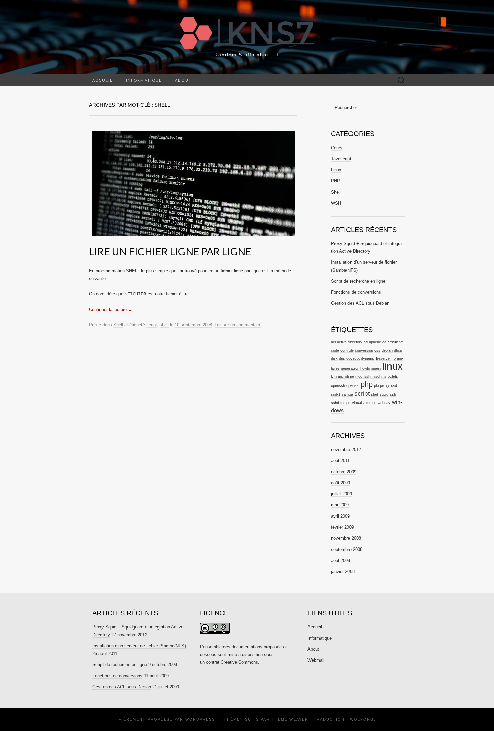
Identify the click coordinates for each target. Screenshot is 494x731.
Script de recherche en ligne (358, 281)
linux (393, 366)
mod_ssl (362, 376)
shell (164, 324)
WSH (336, 203)
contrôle (347, 350)
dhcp (398, 350)
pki (376, 385)
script (151, 324)
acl (333, 342)
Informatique (144, 80)
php (367, 384)
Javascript (341, 158)
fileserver (383, 358)
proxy (384, 385)
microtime (346, 376)
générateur (350, 368)
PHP (335, 181)
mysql (375, 376)
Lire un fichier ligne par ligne (170, 251)
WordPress (200, 719)
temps (345, 403)
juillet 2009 (341, 493)
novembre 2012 (346, 449)
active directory (349, 342)
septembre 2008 (346, 549)
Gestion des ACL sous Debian (360, 303)
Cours (336, 147)
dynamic (368, 358)
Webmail (315, 660)
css (377, 350)
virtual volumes (364, 403)
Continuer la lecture (110, 309)
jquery (376, 368)
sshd (335, 403)
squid (384, 394)
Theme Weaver (290, 719)
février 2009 (342, 527)
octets (393, 376)
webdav (384, 403)
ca (384, 342)
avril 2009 (340, 516)
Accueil (102, 80)
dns (342, 358)
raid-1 (335, 394)
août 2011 (340, 460)
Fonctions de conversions (356, 292)
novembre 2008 (346, 538)
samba (347, 394)
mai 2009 (340, 504)
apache (375, 342)
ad (366, 342)
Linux (336, 169)
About (183, 80)
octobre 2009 (343, 471)
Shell (118, 324)
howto (365, 368)
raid (394, 385)
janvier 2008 (343, 571)
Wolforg (362, 719)
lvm (334, 376)
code (335, 350)
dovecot (353, 358)
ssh (393, 394)
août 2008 (340, 560)
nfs (383, 376)
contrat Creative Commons (232, 662)
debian (387, 350)
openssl (352, 385)
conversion (364, 350)
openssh (338, 385)
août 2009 (340, 482)
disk (334, 358)
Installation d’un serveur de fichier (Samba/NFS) (139, 645)
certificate (396, 342)
